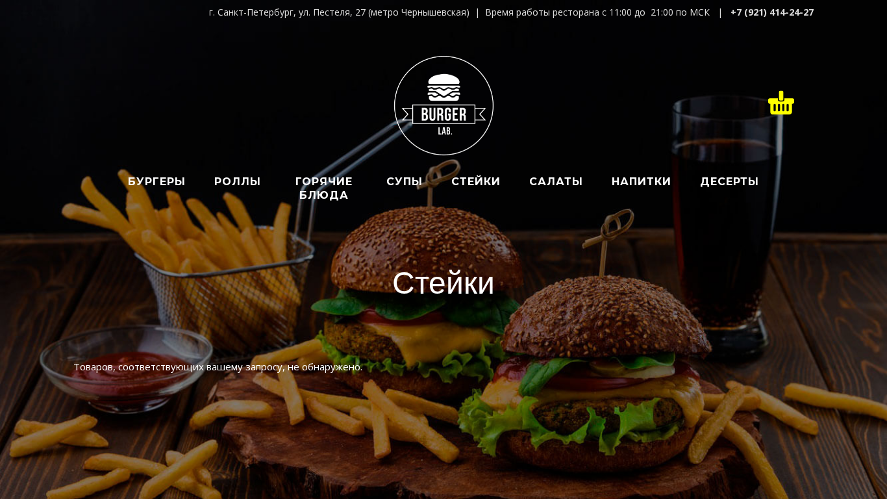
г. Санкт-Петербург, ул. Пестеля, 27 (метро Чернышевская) (339, 12)
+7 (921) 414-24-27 (772, 12)
